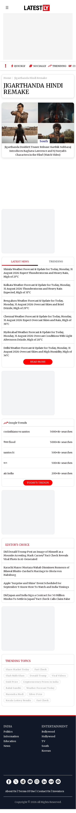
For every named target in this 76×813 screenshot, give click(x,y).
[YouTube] (30, 781)
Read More (37, 361)
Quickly (19, 66)
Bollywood (48, 731)
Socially (38, 66)
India (8, 726)
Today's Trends (38, 482)
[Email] (58, 781)
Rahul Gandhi (13, 688)
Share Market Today (17, 669)
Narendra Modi (15, 694)
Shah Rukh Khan (15, 675)
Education (10, 741)
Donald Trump (38, 675)
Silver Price (35, 694)
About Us (10, 791)
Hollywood (48, 736)
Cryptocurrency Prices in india (40, 682)
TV (43, 741)
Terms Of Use (26, 791)
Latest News (20, 261)
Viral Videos (59, 675)
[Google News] (51, 781)
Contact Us (43, 791)
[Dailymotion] (23, 781)
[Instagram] (37, 781)
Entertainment (55, 726)
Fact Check (41, 669)
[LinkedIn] (44, 781)
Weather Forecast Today (40, 688)
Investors (58, 791)
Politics (8, 731)
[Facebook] (8, 781)
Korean (46, 750)
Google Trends (17, 422)
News (7, 746)
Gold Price (12, 682)
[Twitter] (16, 781)
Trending (58, 66)
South (44, 141)
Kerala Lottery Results (18, 700)
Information (11, 736)
